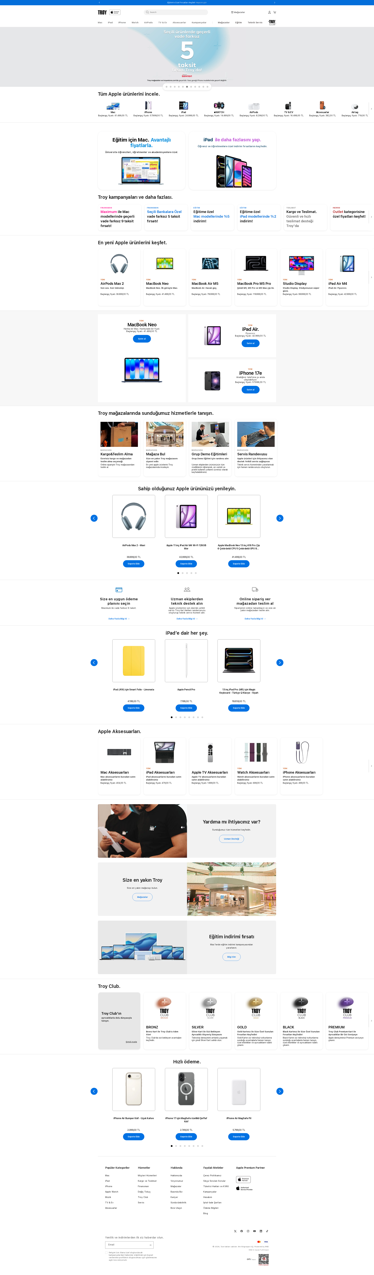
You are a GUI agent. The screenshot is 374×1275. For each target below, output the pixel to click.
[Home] (102, 12)
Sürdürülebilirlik (178, 1202)
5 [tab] (183, 87)
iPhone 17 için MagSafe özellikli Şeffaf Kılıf (186, 1120)
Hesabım (207, 1197)
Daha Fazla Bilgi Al (118, 619)
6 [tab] (187, 87)
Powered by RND (261, 1247)
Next (274, 2)
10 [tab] (203, 87)
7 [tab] (191, 87)
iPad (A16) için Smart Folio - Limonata (133, 689)
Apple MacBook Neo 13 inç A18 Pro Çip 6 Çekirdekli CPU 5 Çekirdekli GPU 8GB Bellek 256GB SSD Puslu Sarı (239, 547)
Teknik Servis (255, 22)
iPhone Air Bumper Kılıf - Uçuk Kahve (134, 1118)
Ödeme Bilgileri (211, 1208)
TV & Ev (109, 1202)
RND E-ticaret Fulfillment (259, 1250)
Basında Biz (177, 1192)
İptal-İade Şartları (212, 1202)
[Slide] (187, 57)
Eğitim (238, 22)
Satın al (142, 339)
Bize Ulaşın (176, 1208)
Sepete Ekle (134, 564)
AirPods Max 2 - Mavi (133, 545)
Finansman (143, 1186)
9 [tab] (199, 87)
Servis (141, 1202)
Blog (205, 1213)
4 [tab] (179, 87)
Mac (107, 1175)
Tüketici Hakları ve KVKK (216, 1186)
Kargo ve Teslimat (147, 1181)
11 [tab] (208, 87)
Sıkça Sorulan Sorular (214, 1181)
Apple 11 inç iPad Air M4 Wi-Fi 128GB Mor (186, 547)
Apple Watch (111, 1192)
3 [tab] (175, 87)
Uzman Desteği (231, 839)
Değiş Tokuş (144, 1192)
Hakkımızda (176, 1175)
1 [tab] (167, 87)
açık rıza (113, 1260)
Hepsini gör (223, 3)
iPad (107, 1181)
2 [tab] (171, 87)
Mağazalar (224, 22)
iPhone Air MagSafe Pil (239, 1118)
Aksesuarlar (111, 1208)
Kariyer (174, 1197)
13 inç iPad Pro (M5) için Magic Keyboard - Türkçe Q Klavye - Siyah (238, 691)
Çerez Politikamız (212, 1175)
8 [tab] (195, 87)
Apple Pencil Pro (186, 689)
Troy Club (143, 1197)
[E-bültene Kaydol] (150, 1245)
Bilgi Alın (231, 957)
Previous (99, 2)
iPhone (108, 1186)
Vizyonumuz (177, 1181)
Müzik (108, 1197)
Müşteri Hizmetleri (147, 1175)
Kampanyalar (210, 1192)
